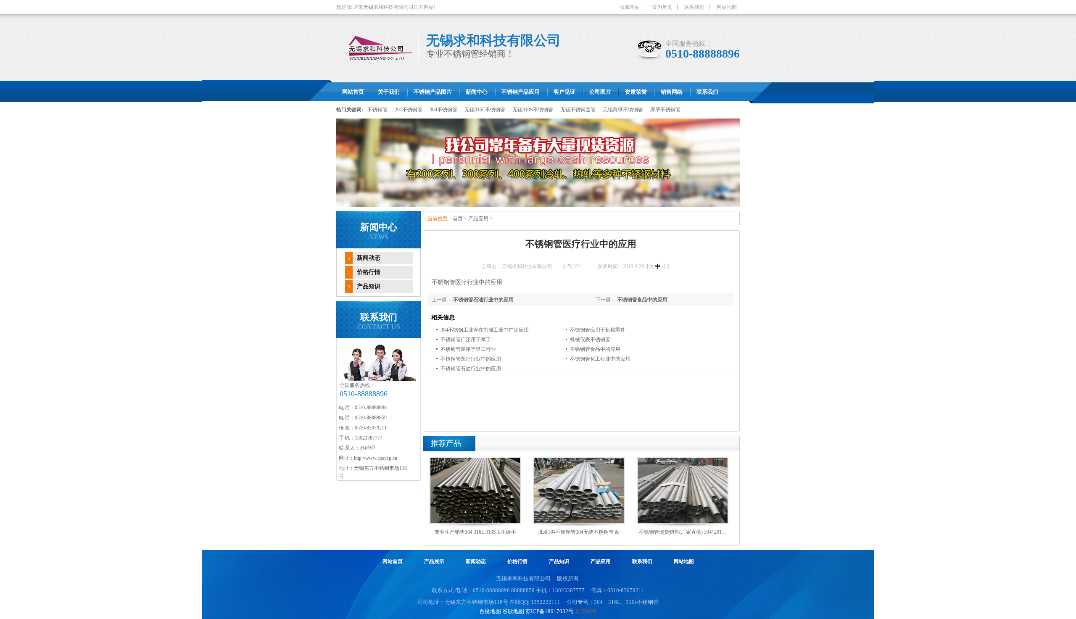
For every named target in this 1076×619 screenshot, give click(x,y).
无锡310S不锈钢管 (532, 110)
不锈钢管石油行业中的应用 (483, 300)
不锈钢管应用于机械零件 (597, 330)
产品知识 (368, 286)
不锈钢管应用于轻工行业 (468, 349)
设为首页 (662, 7)
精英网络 (586, 611)
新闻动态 (368, 258)
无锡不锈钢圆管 (578, 110)
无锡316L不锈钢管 (484, 110)
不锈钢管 (377, 110)
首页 (458, 218)
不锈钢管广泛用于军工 (465, 339)
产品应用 (478, 218)
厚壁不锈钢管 (665, 110)
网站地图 (727, 7)
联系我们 (694, 7)
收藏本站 (630, 7)
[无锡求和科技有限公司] (538, 163)
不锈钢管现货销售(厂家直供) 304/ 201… (683, 532)
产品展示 (434, 561)
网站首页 (392, 561)
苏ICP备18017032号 (549, 611)
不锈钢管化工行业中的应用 (600, 359)
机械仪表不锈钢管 (590, 339)
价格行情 (368, 272)
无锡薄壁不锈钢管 (623, 110)
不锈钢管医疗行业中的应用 (470, 359)
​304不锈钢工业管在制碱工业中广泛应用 (484, 330)
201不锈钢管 (408, 110)
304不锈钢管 (443, 110)
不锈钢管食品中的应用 (642, 300)
